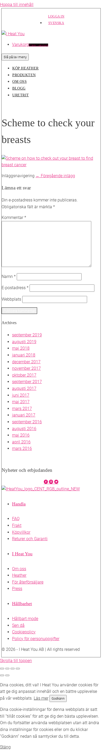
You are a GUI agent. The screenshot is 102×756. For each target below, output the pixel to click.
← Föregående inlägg (55, 175)
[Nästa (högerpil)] (7, 675)
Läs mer (41, 698)
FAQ (16, 518)
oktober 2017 (24, 375)
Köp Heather (25, 68)
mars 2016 (22, 448)
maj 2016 (21, 435)
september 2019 (27, 334)
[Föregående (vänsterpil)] (2, 675)
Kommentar (14, 217)
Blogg (19, 88)
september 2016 (27, 421)
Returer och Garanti (30, 538)
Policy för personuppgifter (35, 638)
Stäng (5, 747)
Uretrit (20, 95)
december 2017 (26, 361)
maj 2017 (21, 401)
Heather (19, 575)
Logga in (56, 16)
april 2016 (21, 441)
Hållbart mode (25, 618)
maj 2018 (21, 348)
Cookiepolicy (24, 631)
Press (17, 588)
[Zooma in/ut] (2, 668)
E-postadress (15, 287)
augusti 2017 (24, 388)
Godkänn (58, 698)
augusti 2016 (24, 428)
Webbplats (11, 299)
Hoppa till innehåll (16, 4)
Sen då (18, 625)
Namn (9, 276)
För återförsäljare (27, 582)
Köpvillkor (21, 532)
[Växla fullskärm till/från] (7, 668)
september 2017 (27, 381)
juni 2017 (20, 395)
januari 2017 (23, 415)
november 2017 (26, 368)
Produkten (24, 75)
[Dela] (12, 668)
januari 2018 (23, 355)
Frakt (16, 525)
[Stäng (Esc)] (18, 668)
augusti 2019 (24, 341)
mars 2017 (22, 408)
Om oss (19, 82)
